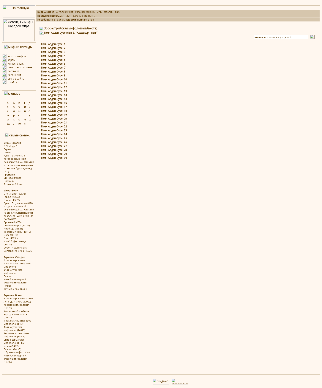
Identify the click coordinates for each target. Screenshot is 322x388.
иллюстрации (16, 63)
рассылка (13, 71)
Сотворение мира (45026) (18, 250)
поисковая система (20, 67)
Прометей (9, 174)
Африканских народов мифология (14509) (16, 335)
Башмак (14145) (12, 349)
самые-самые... (19, 135)
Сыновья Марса (12, 177)
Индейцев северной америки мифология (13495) (15, 359)
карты (11, 60)
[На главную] (19, 17)
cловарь (14, 93)
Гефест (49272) (12, 200)
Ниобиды (9, 181)
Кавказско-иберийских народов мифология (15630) (16, 314)
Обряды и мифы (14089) (17, 352)
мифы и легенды (20, 47)
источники (14, 75)
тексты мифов (17, 56)
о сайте (12, 82)
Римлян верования (14, 260)
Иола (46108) (11, 235)
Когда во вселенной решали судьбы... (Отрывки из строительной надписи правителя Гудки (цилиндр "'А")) (19, 165)
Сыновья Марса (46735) (17, 225)
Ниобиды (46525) (13, 228)
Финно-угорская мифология (13, 271)
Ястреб (8, 285)
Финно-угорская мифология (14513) (14, 328)
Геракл (7, 149)
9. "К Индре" (10, 146)
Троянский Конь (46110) (17, 231)
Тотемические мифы (15, 289)
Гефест (7, 152)
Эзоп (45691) (11, 238)
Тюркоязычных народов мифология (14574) (17, 322)
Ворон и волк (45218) (15, 247)
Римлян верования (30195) (18, 298)
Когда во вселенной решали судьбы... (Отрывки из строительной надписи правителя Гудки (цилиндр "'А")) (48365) (19, 213)
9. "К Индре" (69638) (15, 193)
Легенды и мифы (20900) (17, 301)
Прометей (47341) (13, 222)
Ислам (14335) (11, 346)
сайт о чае (88, 19)
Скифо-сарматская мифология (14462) (14, 341)
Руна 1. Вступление (14, 155)
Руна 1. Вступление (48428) (18, 203)
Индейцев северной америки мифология (15, 281)
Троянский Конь (13, 184)
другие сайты (16, 78)
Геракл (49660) (12, 196)
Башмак (8, 276)
